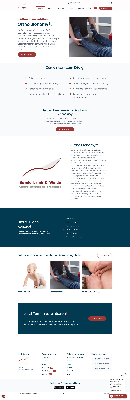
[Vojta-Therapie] (33, 275)
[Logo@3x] (22, 3)
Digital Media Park (32, 393)
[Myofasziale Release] (97, 275)
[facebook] (109, 3)
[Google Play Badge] (59, 387)
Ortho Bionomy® (57, 291)
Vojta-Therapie (24, 291)
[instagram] (111, 3)
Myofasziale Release (91, 291)
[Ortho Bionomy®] (65, 275)
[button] (3, 396)
